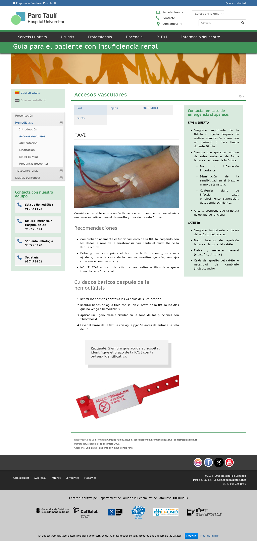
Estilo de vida (28, 157)
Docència (134, 37)
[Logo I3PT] (205, 512)
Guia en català (30, 92)
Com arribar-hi (172, 24)
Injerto (114, 108)
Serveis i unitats (32, 37)
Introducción (28, 129)
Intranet (56, 477)
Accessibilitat (237, 3)
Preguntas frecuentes (34, 163)
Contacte (168, 18)
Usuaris (67, 37)
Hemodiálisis (24, 122)
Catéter (81, 118)
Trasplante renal (26, 170)
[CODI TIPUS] (165, 512)
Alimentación (28, 143)
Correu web (72, 477)
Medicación (27, 150)
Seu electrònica (173, 12)
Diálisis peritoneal (27, 177)
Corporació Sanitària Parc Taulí (36, 3)
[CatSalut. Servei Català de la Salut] (66, 512)
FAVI (79, 108)
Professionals (100, 37)
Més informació (209, 535)
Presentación (24, 115)
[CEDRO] (115, 512)
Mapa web (90, 477)
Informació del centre (200, 37)
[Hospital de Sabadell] (38, 18)
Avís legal (40, 477)
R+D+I (162, 37)
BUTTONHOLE (151, 108)
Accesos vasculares (32, 136)
